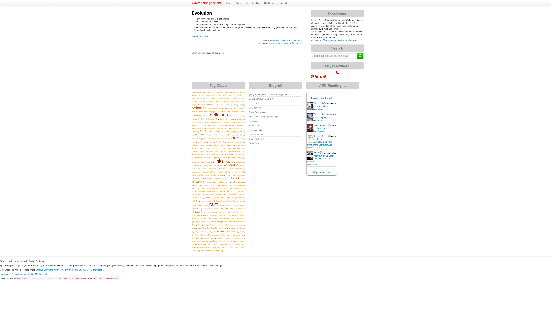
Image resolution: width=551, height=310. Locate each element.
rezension (195, 208)
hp (219, 148)
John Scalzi (319, 109)
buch (242, 101)
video (220, 231)
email (228, 132)
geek (205, 142)
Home (229, 2)
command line (213, 108)
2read (208, 92)
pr (212, 198)
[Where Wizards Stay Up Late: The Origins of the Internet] (310, 155)
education (195, 132)
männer (206, 185)
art (235, 95)
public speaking (223, 201)
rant (213, 203)
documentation (206, 125)
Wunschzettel (196, 247)
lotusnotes (231, 169)
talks (212, 222)
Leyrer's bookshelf (321, 98)
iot (243, 151)
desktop (194, 119)
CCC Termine (255, 107)
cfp (221, 105)
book (200, 101)
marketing (240, 175)
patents (194, 194)
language (241, 158)
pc (199, 194)
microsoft (234, 178)
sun (233, 218)
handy (223, 145)
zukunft (236, 247)
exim (223, 135)
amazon (207, 95)
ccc (217, 104)
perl (217, 194)
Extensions (230, 135)
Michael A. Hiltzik (314, 148)
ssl (243, 215)
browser (211, 101)
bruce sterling (234, 101)
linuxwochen (240, 162)
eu (192, 135)
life (212, 162)
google (232, 142)
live (206, 165)
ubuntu (239, 228)
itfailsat (216, 154)
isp (202, 154)
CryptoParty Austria (258, 112)
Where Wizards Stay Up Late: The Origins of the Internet (320, 157)
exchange (216, 135)
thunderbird (221, 225)
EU (196, 135)
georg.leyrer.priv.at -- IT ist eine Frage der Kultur (271, 94)
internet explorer (235, 151)
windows (213, 240)
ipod (198, 154)
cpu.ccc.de (254, 103)
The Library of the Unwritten (319, 127)
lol (215, 165)
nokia (198, 188)
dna (239, 122)
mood (214, 182)
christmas (228, 105)
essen (242, 132)
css (229, 112)
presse (223, 197)
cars (203, 105)
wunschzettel (206, 247)
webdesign (227, 238)
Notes (209, 188)
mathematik (195, 178)
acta (237, 92)
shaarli (197, 211)
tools (235, 225)
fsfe (230, 139)
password (240, 191)
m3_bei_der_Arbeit (217, 175)
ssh (240, 215)
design (242, 116)
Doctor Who (196, 125)
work (215, 244)
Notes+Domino (217, 188)
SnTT (242, 212)
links (219, 160)
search (216, 208)
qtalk (232, 201)
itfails (211, 154)
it (204, 154)
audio (242, 95)
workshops (223, 244)
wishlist (235, 241)
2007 (193, 92)
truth (225, 228)
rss (205, 208)
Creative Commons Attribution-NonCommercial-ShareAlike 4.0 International (70, 269)
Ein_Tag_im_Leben (210, 131)
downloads (195, 128)
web (193, 238)
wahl (237, 235)
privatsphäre (239, 197)
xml (223, 247)
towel (199, 228)
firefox (204, 138)
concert (194, 112)
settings (238, 208)
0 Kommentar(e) (296, 43)
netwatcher (225, 185)
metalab (217, 178)
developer (223, 119)
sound (215, 215)
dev (217, 119)
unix (196, 232)
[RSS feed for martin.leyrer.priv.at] (337, 73)
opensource (211, 191)
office (226, 188)
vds (214, 232)
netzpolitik (240, 185)
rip (201, 208)
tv (229, 228)
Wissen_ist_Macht (199, 244)
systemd (202, 222)
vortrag (232, 235)
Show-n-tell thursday (211, 212)
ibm (238, 148)
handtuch (215, 145)
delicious (219, 114)
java (235, 154)
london (219, 165)
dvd (209, 128)
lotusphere (195, 172)
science (210, 208)
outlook (233, 191)
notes (203, 188)
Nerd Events (270, 2)
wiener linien (196, 241)
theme (200, 225)
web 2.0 (199, 238)
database (235, 112)
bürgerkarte (196, 105)
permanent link (283, 43)
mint (242, 178)
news (193, 188)
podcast (194, 197)
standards (195, 218)
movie (228, 182)
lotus (193, 168)
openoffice (201, 191)
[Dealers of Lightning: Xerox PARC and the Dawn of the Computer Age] (310, 138)
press (217, 198)
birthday (237, 98)
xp (226, 247)
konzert (233, 158)
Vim (196, 235)
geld (209, 142)
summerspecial (224, 218)
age (199, 95)
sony (210, 215)
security (224, 208)
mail (233, 175)
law (198, 162)
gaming (199, 142)
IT (207, 154)
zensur (230, 247)
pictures (241, 194)
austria (194, 98)
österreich (195, 250)
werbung (236, 238)
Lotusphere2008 (197, 175)
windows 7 (223, 241)
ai (202, 95)
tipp (231, 225)
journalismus (207, 158)
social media (196, 215)
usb (210, 232)
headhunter (240, 145)
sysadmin (195, 222)
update (201, 232)
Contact (283, 2)
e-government (222, 128)
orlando (223, 191)
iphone (194, 154)
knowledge (226, 157)
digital (193, 122)
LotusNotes (222, 168)
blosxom (15, 261)
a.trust (219, 92)
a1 (223, 92)
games (194, 142)
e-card (214, 128)
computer (232, 108)
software (204, 215)
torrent (194, 228)
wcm (242, 235)
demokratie (233, 116)
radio (206, 205)
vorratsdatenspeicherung (219, 235)
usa (206, 231)
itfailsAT (223, 154)
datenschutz (196, 115)
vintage (201, 235)
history (202, 148)
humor (229, 148)
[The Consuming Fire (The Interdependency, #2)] (310, 105)
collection (199, 107)
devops (241, 119)
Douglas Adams (230, 125)
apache (224, 95)
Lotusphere (240, 169)
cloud (235, 105)
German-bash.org (200, 35)
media (203, 178)
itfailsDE (230, 154)
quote (284, 40)
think (205, 225)
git (213, 142)
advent (194, 95)
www (214, 247)
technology (219, 222)
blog (242, 98)
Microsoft (224, 178)
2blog (198, 92)
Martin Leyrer (297, 40)
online (231, 188)
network (233, 185)
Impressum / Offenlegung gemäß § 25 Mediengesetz (335, 40)
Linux (232, 162)
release (235, 205)
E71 (242, 128)
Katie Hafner (313, 164)
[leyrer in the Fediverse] (313, 77)
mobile (208, 182)
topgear (241, 225)
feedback (195, 139)
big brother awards (226, 98)
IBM (234, 148)
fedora (242, 135)
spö (236, 215)
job (193, 158)
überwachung (218, 250)
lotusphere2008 (238, 172)
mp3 (233, 182)
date (242, 112)
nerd (217, 185)
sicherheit (223, 212)
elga (223, 132)
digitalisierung (201, 122)
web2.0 (206, 238)
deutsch (201, 119)
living (210, 165)
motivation (221, 182)
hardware (230, 145)
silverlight (231, 212)
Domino (215, 125)
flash (209, 139)
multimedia (240, 182)
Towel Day (206, 228)
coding (242, 105)
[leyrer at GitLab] (317, 77)
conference (203, 112)
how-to (208, 148)
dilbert (228, 122)
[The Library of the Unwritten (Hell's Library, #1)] (310, 127)
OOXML (237, 188)
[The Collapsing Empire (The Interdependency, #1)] (310, 116)
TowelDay (214, 228)
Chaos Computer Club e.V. (261, 98)
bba (218, 98)
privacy (230, 197)
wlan (209, 244)
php (229, 194)
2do (203, 92)
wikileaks (205, 241)
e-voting (237, 128)
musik (200, 185)
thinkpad (212, 225)
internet (223, 151)
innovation (209, 151)
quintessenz (240, 201)
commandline (223, 108)
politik (207, 197)
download (240, 125)
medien (209, 178)
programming (205, 201)
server (232, 208)
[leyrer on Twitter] (324, 77)
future (242, 138)
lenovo (207, 162)
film (200, 139)
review (242, 205)
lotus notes (212, 169)
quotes (200, 205)
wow (231, 244)
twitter (233, 228)
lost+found (277, 40)
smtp (237, 212)
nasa (213, 185)
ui (243, 228)
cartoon (210, 104)
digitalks (209, 122)
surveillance (240, 218)
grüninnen (195, 145)
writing (237, 244)
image (202, 151)
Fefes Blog (254, 143)
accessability (230, 92)
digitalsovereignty (219, 122)
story (209, 218)
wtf (243, 244)
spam (225, 215)
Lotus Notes (201, 169)
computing (240, 108)
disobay (234, 122)
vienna (242, 232)
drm (201, 128)
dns (243, 122)
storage (203, 218)
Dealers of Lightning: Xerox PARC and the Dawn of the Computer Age (319, 140)
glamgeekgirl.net (256, 138)
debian (205, 116)
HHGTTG (195, 148)
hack (202, 145)
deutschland (210, 119)
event (201, 134)
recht (229, 205)
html (223, 148)
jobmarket (198, 158)
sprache (231, 215)
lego (202, 162)
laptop (194, 162)
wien (242, 238)
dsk (205, 128)
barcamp (206, 98)
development (233, 119)
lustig (207, 175)
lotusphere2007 (224, 172)
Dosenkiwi (253, 121)
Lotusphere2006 (208, 172)
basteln (212, 98)
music (194, 184)
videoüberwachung (231, 232)
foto (227, 139)
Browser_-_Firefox (222, 101)
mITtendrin (198, 181)
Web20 (219, 238)
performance (209, 194)
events (208, 135)
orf (218, 191)
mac (228, 175)
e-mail (231, 128)
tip (227, 225)
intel (216, 151)
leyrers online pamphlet (206, 3)
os (228, 191)
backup (199, 98)
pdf (203, 194)
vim (193, 235)
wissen (241, 241)
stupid (215, 218)
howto (215, 148)
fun (271, 40)
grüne (242, 142)
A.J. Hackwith (319, 131)
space (221, 215)
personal (223, 194)
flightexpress (216, 139)
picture (234, 194)
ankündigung (216, 95)
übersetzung (208, 251)
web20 (213, 238)
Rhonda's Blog (255, 125)
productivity (195, 201)
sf (243, 208)
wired (230, 241)
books (205, 101)
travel (221, 228)
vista (208, 234)
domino (221, 125)
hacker (208, 145)
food (223, 139)
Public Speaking (253, 2)
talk (207, 221)
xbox (218, 247)
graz (237, 142)
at (238, 95)
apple (230, 95)
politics (201, 198)
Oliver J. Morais (256, 134)
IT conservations (256, 129)
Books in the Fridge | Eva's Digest (264, 116)
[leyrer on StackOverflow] (320, 77)
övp (201, 251)
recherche (222, 205)
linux (227, 161)
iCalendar (195, 151)
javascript (241, 154)
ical (243, 148)
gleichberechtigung (222, 142)
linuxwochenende (197, 165)
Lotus (242, 165)
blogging (194, 101)
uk (192, 232)
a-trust (213, 92)
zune (242, 247)
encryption (234, 132)
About (238, 2)
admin (242, 92)
